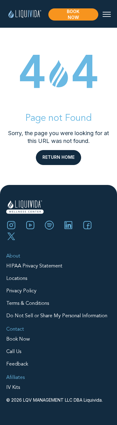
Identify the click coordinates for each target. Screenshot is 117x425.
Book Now (73, 14)
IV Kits (13, 387)
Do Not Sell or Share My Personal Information (56, 316)
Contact (15, 329)
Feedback (17, 364)
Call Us (13, 351)
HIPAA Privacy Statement (34, 266)
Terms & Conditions (27, 303)
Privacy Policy (21, 291)
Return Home (58, 157)
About (13, 256)
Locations (16, 278)
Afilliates (15, 377)
